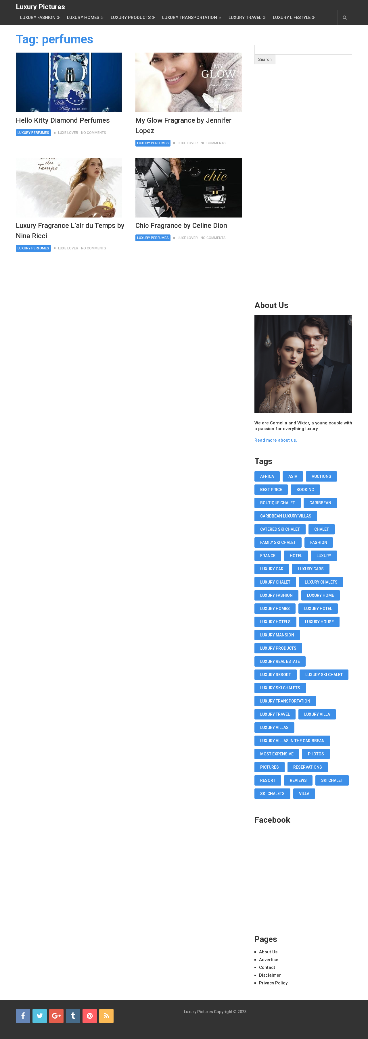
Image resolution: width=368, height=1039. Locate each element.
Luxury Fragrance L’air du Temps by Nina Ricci (70, 231)
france (267, 555)
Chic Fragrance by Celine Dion (181, 226)
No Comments (93, 133)
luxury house (319, 621)
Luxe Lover (68, 133)
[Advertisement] (303, 193)
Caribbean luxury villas (285, 516)
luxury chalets (321, 582)
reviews (298, 780)
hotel (296, 555)
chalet (321, 529)
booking (305, 489)
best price (271, 489)
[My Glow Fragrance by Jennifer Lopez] (188, 82)
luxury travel (275, 714)
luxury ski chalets (280, 688)
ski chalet (332, 780)
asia (292, 476)
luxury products (278, 648)
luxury (324, 555)
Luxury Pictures (40, 6)
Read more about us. (275, 440)
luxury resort (275, 674)
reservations (307, 767)
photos (316, 754)
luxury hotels (275, 621)
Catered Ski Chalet (280, 529)
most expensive (277, 754)
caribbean (320, 503)
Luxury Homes (83, 17)
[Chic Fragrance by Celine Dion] (188, 188)
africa (267, 476)
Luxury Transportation (189, 17)
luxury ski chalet (324, 674)
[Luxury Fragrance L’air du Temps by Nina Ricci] (69, 188)
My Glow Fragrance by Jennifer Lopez (183, 125)
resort (267, 780)
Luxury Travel (245, 17)
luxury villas (274, 727)
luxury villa (317, 714)
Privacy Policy (273, 983)
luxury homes (275, 608)
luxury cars (311, 569)
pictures (269, 767)
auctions (321, 476)
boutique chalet (277, 503)
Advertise (268, 959)
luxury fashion (276, 595)
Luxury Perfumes (33, 133)
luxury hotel (318, 608)
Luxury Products (131, 17)
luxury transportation (285, 701)
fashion (318, 542)
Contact (267, 967)
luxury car (271, 569)
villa (304, 793)
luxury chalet (275, 582)
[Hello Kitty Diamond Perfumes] (69, 82)
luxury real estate (280, 661)
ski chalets (272, 793)
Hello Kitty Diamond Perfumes (63, 120)
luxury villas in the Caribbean (292, 740)
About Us (268, 952)
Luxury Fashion (37, 17)
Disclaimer (270, 975)
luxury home (320, 595)
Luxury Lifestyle (291, 17)
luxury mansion (277, 635)
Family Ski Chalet (278, 542)
